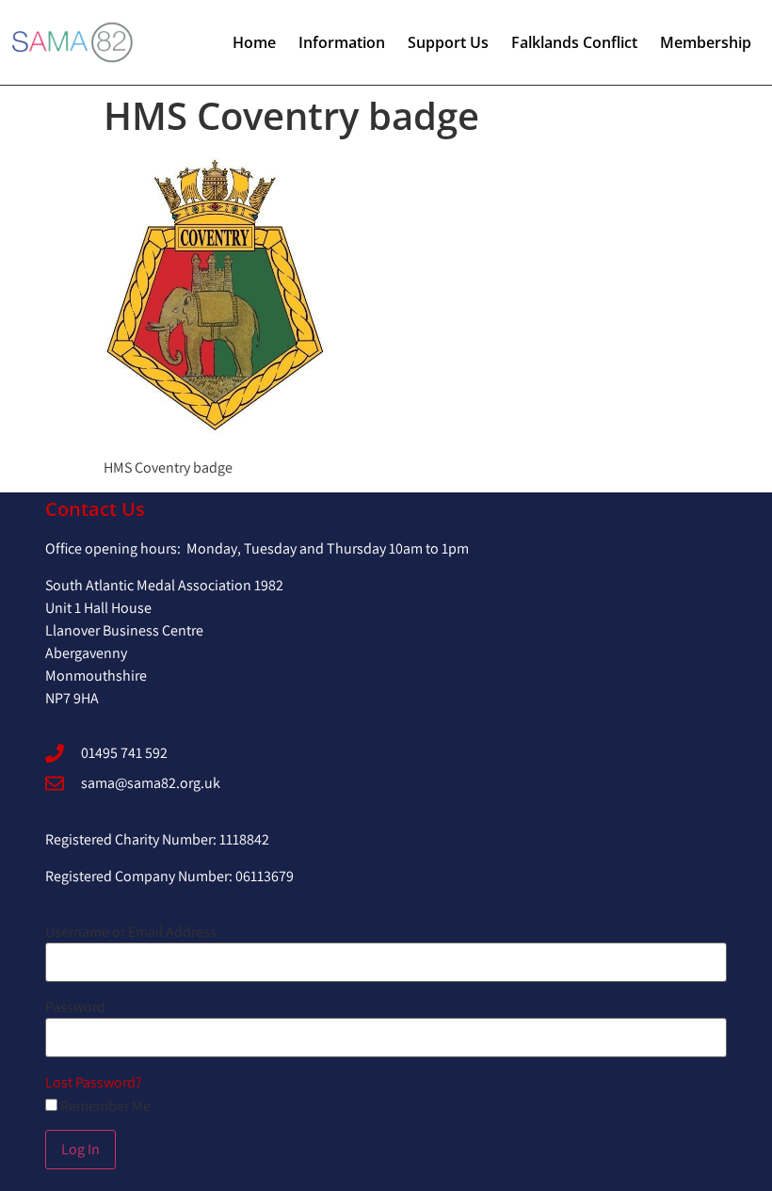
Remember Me (104, 1106)
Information (341, 42)
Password (75, 1007)
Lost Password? (93, 1082)
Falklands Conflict (574, 42)
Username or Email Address (131, 932)
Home (254, 42)
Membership (705, 42)
